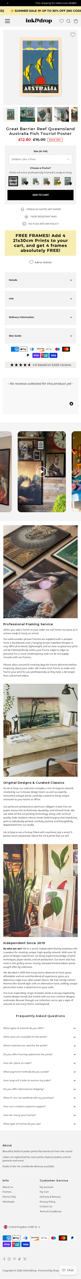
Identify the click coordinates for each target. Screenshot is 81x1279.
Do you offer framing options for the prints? (28, 1054)
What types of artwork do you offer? (23, 1028)
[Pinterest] (14, 1260)
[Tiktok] (19, 1260)
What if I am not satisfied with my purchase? (28, 1097)
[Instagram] (9, 1260)
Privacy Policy (47, 1201)
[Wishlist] (62, 21)
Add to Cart (40, 194)
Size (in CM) (41, 151)
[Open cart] (76, 21)
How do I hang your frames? (19, 1115)
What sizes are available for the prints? (25, 1036)
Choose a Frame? (40, 168)
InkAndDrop (30, 1270)
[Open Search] (68, 21)
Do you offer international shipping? (23, 1089)
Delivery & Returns (50, 1196)
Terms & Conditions (50, 1211)
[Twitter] (25, 1260)
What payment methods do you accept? (26, 1071)
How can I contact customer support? (24, 1106)
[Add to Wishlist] (73, 35)
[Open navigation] (11, 21)
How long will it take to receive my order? (27, 1080)
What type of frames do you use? (22, 1123)
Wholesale (8, 1201)
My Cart (44, 1191)
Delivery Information (21, 317)
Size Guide (15, 335)
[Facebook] (4, 1260)
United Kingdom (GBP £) (23, 1226)
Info (11, 298)
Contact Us (46, 1206)
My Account (46, 1187)
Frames (6, 1191)
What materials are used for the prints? (25, 1045)
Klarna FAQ (9, 1196)
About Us (7, 1187)
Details (13, 280)
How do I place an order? (17, 1063)
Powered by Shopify (49, 1270)
